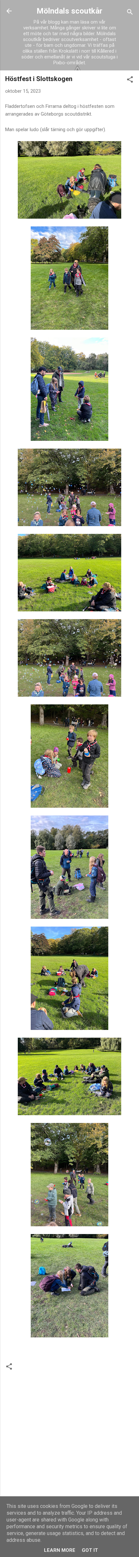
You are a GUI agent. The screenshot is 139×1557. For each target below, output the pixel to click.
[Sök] (130, 13)
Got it (90, 1550)
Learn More (59, 1550)
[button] (130, 81)
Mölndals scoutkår (69, 11)
